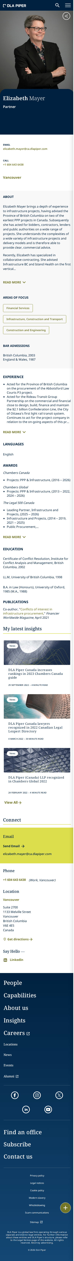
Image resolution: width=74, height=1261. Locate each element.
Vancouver (12, 177)
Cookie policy (37, 1190)
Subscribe (17, 1144)
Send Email (11, 846)
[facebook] (15, 1095)
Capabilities (20, 995)
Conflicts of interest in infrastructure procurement (27, 611)
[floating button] (65, 1207)
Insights (14, 1020)
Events (8, 1065)
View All (11, 802)
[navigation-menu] (68, 5)
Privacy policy (37, 1175)
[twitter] (59, 1095)
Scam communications (37, 1212)
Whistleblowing (37, 1205)
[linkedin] (26, 1109)
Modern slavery (37, 1197)
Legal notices (37, 1183)
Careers (14, 1033)
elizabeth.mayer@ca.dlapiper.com (25, 149)
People (13, 983)
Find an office (23, 1132)
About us (16, 1008)
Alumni (9, 1076)
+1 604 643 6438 (13, 164)
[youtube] (48, 1109)
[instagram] (37, 1095)
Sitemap (34, 1222)
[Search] (57, 5)
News (8, 1055)
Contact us (18, 1156)
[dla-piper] (14, 5)
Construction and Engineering (26, 330)
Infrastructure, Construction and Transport (34, 319)
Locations (10, 1044)
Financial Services (17, 308)
